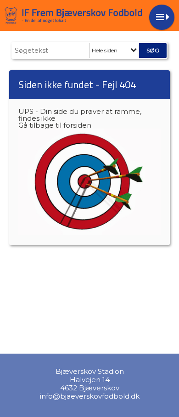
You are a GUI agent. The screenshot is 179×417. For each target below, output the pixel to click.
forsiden (77, 125)
